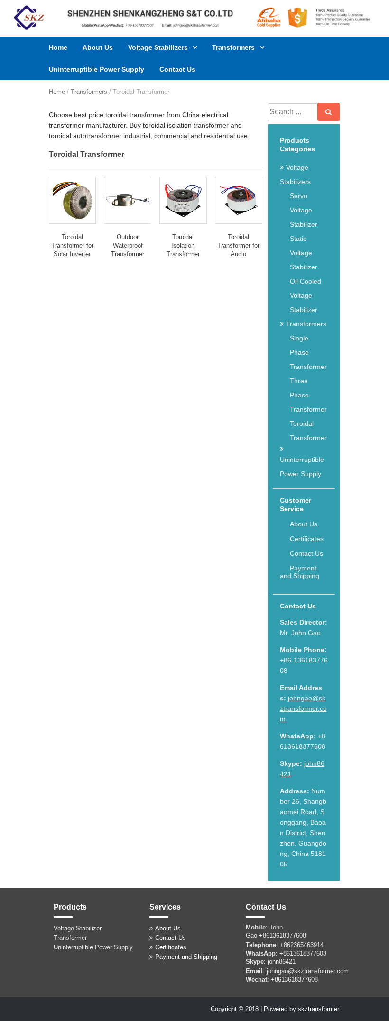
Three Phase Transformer (308, 395)
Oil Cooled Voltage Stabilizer (305, 295)
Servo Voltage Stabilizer (303, 210)
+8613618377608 (282, 935)
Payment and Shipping (299, 571)
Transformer (70, 937)
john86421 (282, 961)
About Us (98, 47)
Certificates (307, 539)
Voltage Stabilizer (78, 928)
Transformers (234, 47)
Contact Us (177, 69)
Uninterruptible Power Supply (96, 69)
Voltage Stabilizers (159, 47)
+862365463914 (302, 944)
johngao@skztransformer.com (303, 708)
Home (58, 47)
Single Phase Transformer (308, 352)
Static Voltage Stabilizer (303, 253)
